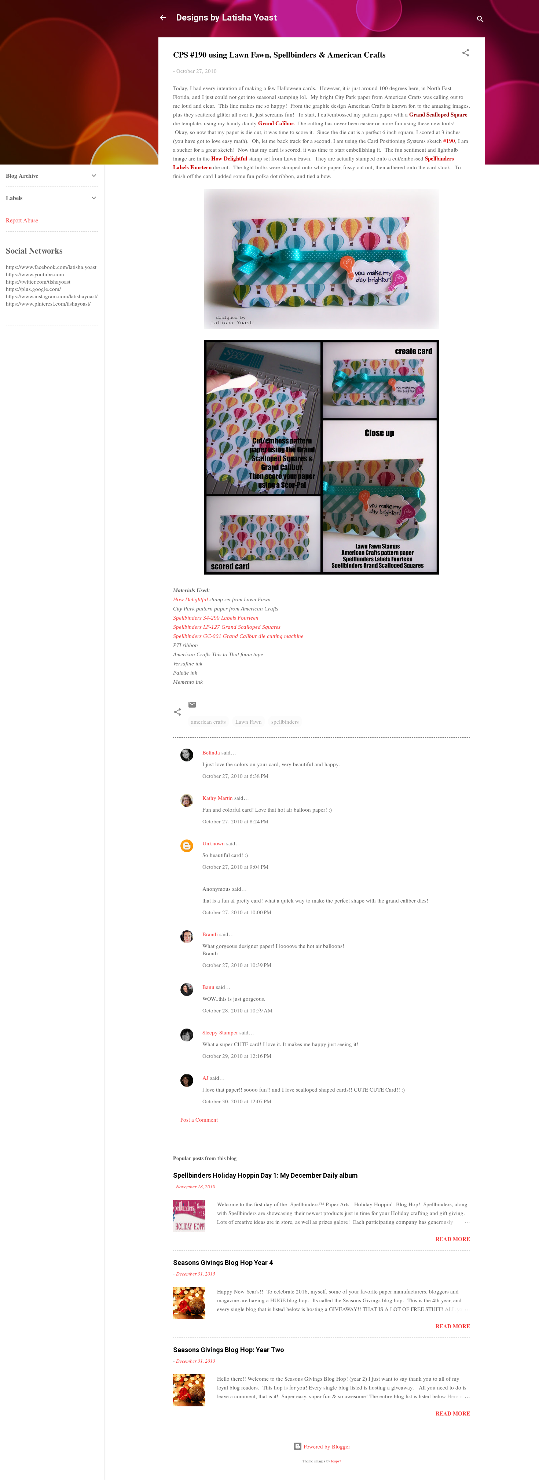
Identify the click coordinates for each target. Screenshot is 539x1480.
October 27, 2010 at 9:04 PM (235, 866)
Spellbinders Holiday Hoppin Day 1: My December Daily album (265, 1175)
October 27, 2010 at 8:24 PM (235, 821)
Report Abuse (22, 220)
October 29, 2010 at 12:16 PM (236, 1055)
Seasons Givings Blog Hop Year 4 (223, 1262)
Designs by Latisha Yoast (226, 17)
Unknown (213, 843)
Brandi (210, 934)
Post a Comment (199, 1119)
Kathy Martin (217, 797)
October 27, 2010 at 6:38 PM (235, 775)
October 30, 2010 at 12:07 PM (236, 1101)
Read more (453, 1239)
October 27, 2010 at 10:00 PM (236, 912)
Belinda (211, 752)
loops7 (336, 1461)
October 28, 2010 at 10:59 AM (237, 1010)
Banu (208, 986)
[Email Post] (192, 707)
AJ (205, 1077)
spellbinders (285, 721)
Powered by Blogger (326, 1446)
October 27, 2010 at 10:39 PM (236, 964)
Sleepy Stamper (220, 1032)
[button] (465, 53)
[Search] (480, 20)
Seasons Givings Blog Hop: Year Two (228, 1350)
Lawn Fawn (248, 721)
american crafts (208, 721)
